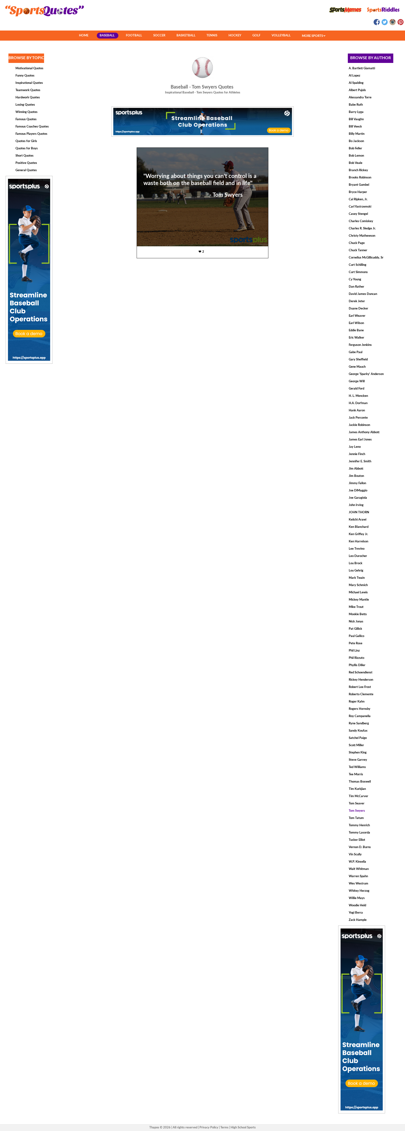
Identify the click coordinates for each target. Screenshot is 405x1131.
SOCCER (159, 35)
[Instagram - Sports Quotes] (392, 24)
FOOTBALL (134, 35)
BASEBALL (107, 35)
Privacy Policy (208, 1127)
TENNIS (211, 35)
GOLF (256, 35)
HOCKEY (235, 35)
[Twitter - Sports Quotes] (384, 24)
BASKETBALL (185, 35)
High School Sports (243, 1127)
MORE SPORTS (313, 36)
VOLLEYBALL (281, 35)
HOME (83, 35)
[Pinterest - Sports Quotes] (400, 24)
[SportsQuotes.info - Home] (42, 17)
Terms (224, 1127)
